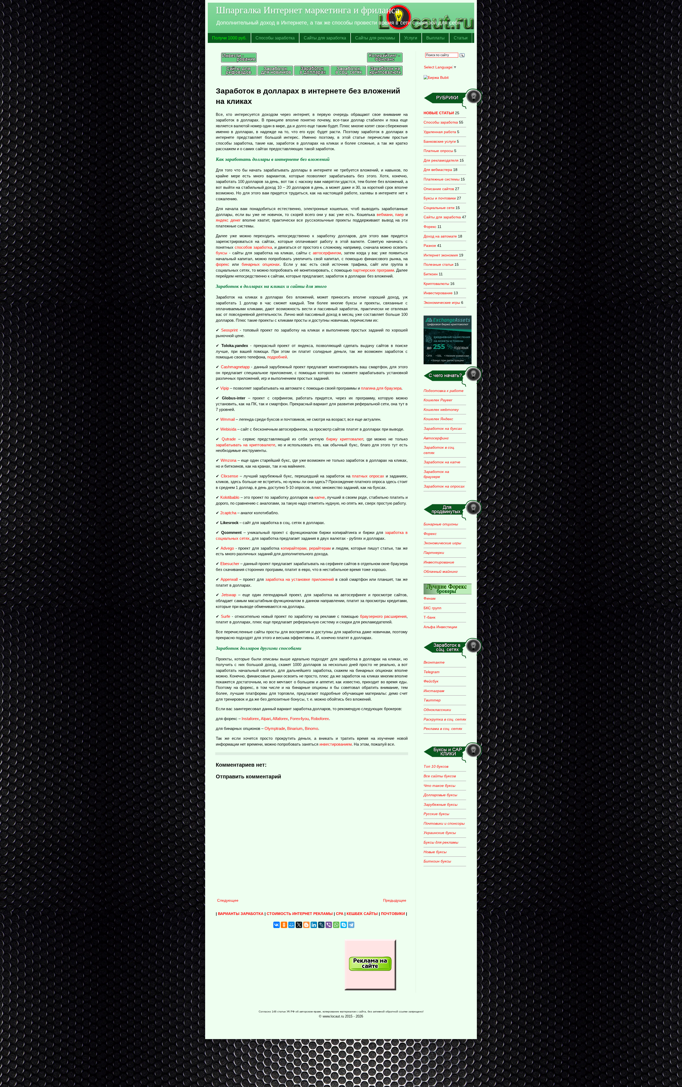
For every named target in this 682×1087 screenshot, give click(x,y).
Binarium (295, 728)
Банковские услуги (440, 141)
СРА (339, 914)
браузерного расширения (383, 616)
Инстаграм (434, 691)
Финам (430, 598)
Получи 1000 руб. (229, 38)
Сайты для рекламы (375, 38)
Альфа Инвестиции (440, 627)
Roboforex (320, 718)
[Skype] (343, 925)
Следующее (227, 900)
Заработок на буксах (443, 428)
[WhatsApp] (336, 925)
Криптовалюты (436, 283)
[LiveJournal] (321, 925)
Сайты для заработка (325, 38)
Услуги (410, 38)
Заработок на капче (442, 462)
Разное (430, 245)
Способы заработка (275, 38)
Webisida (228, 429)
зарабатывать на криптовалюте (245, 445)
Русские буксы (436, 814)
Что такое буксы (439, 785)
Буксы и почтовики (440, 198)
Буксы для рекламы (441, 842)
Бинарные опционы (441, 524)
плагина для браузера (381, 388)
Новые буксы (435, 852)
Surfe (225, 616)
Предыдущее (394, 900)
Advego (227, 548)
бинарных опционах (261, 264)
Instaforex (250, 718)
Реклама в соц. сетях (443, 728)
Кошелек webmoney (441, 409)
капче (319, 497)
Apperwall (229, 579)
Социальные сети (439, 208)
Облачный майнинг (441, 571)
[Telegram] (351, 925)
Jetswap (228, 594)
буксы (221, 253)
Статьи (461, 38)
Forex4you (299, 718)
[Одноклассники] (284, 925)
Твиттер (432, 700)
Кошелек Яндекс (438, 419)
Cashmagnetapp (235, 367)
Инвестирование (438, 293)
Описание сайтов (439, 189)
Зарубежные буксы (440, 804)
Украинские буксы (440, 833)
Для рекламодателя (441, 160)
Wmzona (228, 460)
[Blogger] (306, 925)
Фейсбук (431, 681)
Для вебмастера (438, 169)
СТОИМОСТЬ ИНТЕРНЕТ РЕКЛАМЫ (300, 914)
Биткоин (431, 274)
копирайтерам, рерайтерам (306, 548)
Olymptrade (275, 728)
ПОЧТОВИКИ (393, 914)
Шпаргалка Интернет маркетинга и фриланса (308, 9)
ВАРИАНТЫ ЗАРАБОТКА (240, 914)
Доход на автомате (440, 236)
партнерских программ (373, 270)
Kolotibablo (229, 497)
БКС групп (432, 608)
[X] (299, 925)
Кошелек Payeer (438, 400)
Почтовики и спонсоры (444, 823)
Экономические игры (442, 302)
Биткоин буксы (437, 861)
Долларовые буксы (440, 795)
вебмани (384, 214)
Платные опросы (438, 151)
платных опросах (368, 476)
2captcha (228, 512)
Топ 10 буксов (436, 766)
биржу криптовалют (344, 439)
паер (399, 214)
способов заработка (253, 247)
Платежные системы (442, 179)
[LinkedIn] (314, 925)
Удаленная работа (440, 132)
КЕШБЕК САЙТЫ (362, 914)
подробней (277, 357)
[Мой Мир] (291, 925)
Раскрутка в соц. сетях (445, 719)
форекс (222, 264)
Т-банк (429, 617)
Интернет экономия (441, 255)
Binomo (311, 728)
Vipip (224, 388)
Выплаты (435, 38)
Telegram (432, 672)
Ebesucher (229, 563)
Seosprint (229, 330)
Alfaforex (280, 718)
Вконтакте (434, 662)
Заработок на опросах (444, 486)
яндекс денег (228, 220)
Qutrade (229, 439)
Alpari (266, 718)
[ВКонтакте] (276, 925)
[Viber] (329, 925)
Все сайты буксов (440, 776)
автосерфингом (327, 253)
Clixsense (229, 476)
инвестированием (335, 744)
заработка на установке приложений (299, 579)
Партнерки (434, 552)
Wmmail (227, 419)
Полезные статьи (438, 264)
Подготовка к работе (444, 391)
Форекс (430, 226)
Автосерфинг (436, 438)
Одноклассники (437, 710)
